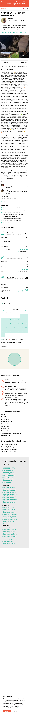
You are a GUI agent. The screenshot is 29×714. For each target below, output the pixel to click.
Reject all (15, 711)
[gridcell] (22, 316)
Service (3, 301)
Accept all (7, 711)
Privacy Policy (20, 708)
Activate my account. (18, 5)
